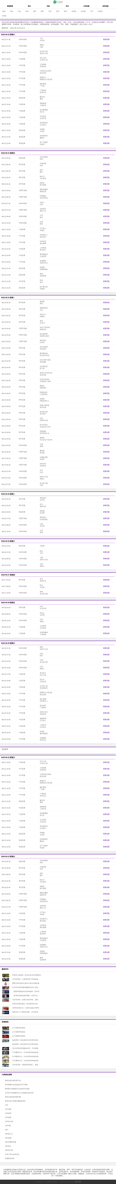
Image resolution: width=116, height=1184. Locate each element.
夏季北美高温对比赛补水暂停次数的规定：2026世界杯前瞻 (33, 983)
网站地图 (78, 1182)
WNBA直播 (23, 39)
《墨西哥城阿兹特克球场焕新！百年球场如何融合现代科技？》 (34, 991)
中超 (19, 11)
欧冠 (27, 11)
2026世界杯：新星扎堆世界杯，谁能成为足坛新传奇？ (31, 1000)
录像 (48, 6)
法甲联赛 (8, 1113)
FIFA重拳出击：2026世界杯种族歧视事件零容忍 (29, 1052)
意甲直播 (22, 164)
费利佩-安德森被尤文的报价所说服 (17, 1089)
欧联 (65, 11)
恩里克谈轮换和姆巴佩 (13, 1097)
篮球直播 (105, 6)
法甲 (50, 11)
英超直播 (22, 98)
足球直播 (86, 6)
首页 (67, 6)
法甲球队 (8, 1125)
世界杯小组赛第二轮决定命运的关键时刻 (26, 975)
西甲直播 (22, 546)
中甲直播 (22, 65)
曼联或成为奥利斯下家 (13, 1080)
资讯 (29, 6)
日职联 (100, 11)
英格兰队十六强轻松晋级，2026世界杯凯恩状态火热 (30, 1012)
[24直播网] (58, 3)
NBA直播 (8, 1138)
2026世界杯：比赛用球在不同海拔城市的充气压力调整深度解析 (34, 979)
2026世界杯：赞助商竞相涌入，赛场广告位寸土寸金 (30, 1065)
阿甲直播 (22, 348)
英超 (3, 11)
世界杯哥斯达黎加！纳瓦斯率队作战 (25, 1004)
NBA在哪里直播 (10, 1142)
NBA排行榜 (9, 1150)
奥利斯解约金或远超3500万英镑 (16, 1084)
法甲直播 (22, 281)
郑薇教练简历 (9, 1158)
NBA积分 (8, 1146)
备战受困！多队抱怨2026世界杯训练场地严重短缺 (30, 1040)
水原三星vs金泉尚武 (12, 1154)
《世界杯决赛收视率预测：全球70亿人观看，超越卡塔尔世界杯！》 (36, 995)
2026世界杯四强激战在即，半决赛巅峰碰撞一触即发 (30, 1048)
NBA (11, 11)
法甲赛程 (8, 1117)
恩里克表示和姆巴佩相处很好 (15, 1101)
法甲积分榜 (9, 1121)
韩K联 (4, 16)
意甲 (57, 11)
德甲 (34, 11)
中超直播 (22, 59)
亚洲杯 (74, 11)
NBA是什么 (9, 1134)
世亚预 (83, 11)
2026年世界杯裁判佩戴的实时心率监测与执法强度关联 (31, 987)
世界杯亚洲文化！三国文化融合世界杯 (25, 1008)
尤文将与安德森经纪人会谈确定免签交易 (19, 1093)
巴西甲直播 (23, 190)
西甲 (42, 11)
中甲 (91, 11)
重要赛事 (10, 6)
